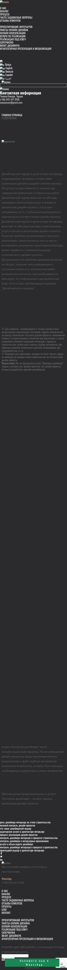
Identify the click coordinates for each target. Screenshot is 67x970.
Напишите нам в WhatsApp (34, 963)
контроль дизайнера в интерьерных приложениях (24, 841)
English (8, 68)
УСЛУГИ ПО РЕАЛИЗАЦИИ (13, 36)
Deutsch (9, 71)
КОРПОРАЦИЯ (7, 5)
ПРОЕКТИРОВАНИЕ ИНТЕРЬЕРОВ (16, 27)
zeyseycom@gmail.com (11, 102)
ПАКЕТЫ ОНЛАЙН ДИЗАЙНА (14, 30)
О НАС (3, 8)
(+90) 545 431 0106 (10, 99)
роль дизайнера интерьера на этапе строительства (25, 822)
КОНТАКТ (4, 58)
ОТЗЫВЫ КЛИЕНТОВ (10, 21)
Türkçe (7, 65)
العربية (8, 78)
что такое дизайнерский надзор (15, 828)
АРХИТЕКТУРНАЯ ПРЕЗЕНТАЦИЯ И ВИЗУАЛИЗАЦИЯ (25, 49)
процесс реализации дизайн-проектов (19, 835)
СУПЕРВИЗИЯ (6, 42)
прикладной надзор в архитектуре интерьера (22, 850)
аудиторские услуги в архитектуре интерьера (22, 832)
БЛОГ (2, 55)
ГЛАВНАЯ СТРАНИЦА (12, 115)
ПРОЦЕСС (5, 14)
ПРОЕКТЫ (5, 52)
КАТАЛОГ (4, 11)
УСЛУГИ (3, 24)
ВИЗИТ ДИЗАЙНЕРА (10, 45)
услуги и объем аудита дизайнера (16, 844)
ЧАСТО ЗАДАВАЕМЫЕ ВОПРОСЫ (16, 17)
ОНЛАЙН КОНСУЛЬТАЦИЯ (13, 33)
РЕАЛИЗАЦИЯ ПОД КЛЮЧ (13, 39)
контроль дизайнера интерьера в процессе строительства (29, 838)
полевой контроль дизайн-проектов (17, 825)
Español (9, 75)
